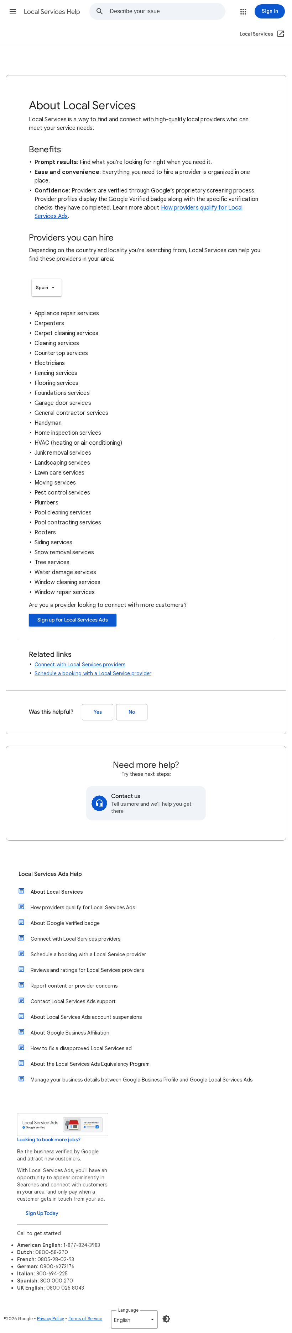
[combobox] (167, 11)
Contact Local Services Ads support (73, 1001)
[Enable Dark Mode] (166, 1318)
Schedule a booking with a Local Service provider (93, 673)
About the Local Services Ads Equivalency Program (90, 1064)
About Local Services (57, 892)
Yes (98, 712)
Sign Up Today (42, 1213)
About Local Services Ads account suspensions (86, 1017)
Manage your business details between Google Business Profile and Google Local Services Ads (141, 1080)
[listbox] (47, 287)
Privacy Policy (50, 1318)
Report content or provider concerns (74, 986)
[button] (12, 11)
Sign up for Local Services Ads (72, 620)
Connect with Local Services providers (80, 664)
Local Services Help (52, 12)
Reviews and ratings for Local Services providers (87, 970)
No (132, 712)
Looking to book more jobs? (48, 1140)
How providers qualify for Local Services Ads (83, 907)
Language (128, 1310)
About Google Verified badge (65, 923)
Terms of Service (85, 1318)
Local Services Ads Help (50, 874)
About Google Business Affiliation (70, 1033)
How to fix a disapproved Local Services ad (81, 1048)
